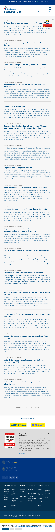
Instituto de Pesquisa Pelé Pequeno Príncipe (32, 490)
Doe (47, 23)
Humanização (6, 491)
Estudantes (40, 485)
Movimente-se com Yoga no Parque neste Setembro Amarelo (27, 148)
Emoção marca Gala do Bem (14, 106)
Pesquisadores (31, 485)
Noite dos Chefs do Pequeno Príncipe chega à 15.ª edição (25, 209)
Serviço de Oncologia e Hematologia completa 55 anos (25, 65)
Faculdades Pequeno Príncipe (40, 490)
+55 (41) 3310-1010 (11, 463)
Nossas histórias (14, 498)
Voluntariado (47, 493)
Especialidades (7, 489)
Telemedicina (40, 501)
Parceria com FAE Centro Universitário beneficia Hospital (25, 187)
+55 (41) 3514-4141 (11, 469)
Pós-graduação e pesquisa (40, 495)
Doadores (13, 485)
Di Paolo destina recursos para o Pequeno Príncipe (23, 23)
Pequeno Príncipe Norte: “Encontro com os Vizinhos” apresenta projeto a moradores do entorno (24, 230)
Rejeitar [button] (11, 529)
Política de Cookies (20, 526)
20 (31, 407)
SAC (5, 503)
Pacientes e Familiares (7, 486)
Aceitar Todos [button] (5, 529)
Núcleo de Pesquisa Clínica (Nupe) (23, 497)
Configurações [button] (18, 529)
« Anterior (18, 407)
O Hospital (47, 488)
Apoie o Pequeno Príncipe (13, 490)
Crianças (47, 485)
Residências (22, 489)
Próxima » (36, 407)
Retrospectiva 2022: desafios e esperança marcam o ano (25, 273)
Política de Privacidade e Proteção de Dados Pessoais (39, 526)
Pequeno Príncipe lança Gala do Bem (18, 168)
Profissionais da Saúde (23, 486)
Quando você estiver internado (48, 497)
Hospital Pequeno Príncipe (10, 8)
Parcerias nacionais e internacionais (14, 495)
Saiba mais (22, 453)
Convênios (6, 493)
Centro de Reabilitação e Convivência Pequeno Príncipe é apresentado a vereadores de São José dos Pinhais (25, 127)
